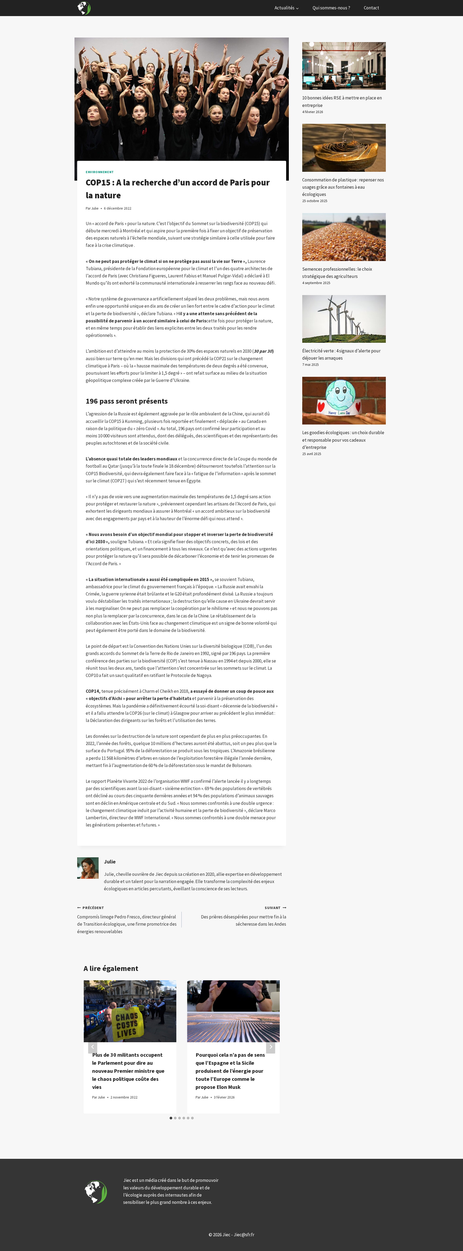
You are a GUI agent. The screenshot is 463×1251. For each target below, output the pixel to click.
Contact (371, 8)
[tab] (171, 1118)
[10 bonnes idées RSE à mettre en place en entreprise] (344, 66)
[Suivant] (270, 1047)
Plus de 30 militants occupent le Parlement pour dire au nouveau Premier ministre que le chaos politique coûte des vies (128, 1070)
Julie (110, 861)
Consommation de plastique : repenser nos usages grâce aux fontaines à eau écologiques (343, 187)
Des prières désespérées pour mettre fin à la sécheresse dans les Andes (243, 916)
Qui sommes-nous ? (331, 8)
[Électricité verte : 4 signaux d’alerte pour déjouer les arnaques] (344, 319)
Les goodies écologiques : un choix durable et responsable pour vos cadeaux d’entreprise (343, 440)
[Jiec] (84, 8)
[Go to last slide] (92, 1047)
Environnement (100, 172)
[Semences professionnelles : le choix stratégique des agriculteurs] (344, 237)
